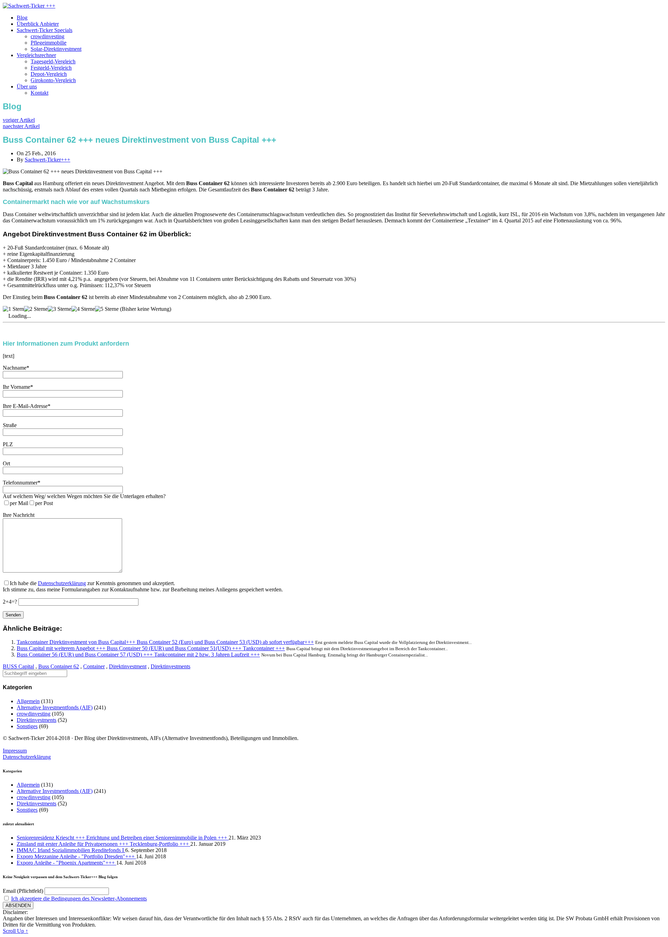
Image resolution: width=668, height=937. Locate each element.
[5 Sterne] (107, 309)
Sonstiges (27, 726)
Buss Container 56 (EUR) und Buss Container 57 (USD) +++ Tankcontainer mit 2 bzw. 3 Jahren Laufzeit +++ (138, 655)
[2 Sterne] (36, 309)
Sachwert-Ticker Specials (44, 30)
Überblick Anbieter (38, 24)
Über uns (27, 86)
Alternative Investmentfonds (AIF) (55, 707)
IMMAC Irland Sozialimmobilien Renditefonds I (71, 850)
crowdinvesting (47, 36)
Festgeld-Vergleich (51, 68)
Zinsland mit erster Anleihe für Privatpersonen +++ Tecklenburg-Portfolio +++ (103, 844)
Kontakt (39, 93)
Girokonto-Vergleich (53, 80)
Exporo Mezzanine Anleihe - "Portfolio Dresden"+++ (76, 856)
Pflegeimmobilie (48, 43)
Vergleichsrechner (36, 55)
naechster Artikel (21, 126)
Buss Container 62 (58, 666)
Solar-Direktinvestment (56, 49)
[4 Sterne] (83, 309)
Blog (22, 18)
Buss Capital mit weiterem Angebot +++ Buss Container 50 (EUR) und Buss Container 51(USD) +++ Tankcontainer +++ (151, 648)
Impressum (15, 751)
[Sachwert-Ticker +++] (29, 6)
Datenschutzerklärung (62, 583)
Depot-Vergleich (49, 74)
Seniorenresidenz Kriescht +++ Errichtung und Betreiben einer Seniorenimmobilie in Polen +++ (123, 838)
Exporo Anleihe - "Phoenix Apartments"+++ (66, 863)
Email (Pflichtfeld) (23, 891)
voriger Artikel (19, 120)
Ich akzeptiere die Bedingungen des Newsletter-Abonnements (79, 898)
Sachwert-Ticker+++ (47, 160)
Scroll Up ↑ (15, 931)
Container (94, 666)
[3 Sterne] (59, 309)
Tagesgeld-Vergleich (53, 61)
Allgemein (28, 701)
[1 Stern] (13, 309)
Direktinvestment (127, 666)
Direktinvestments (170, 666)
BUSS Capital (18, 666)
